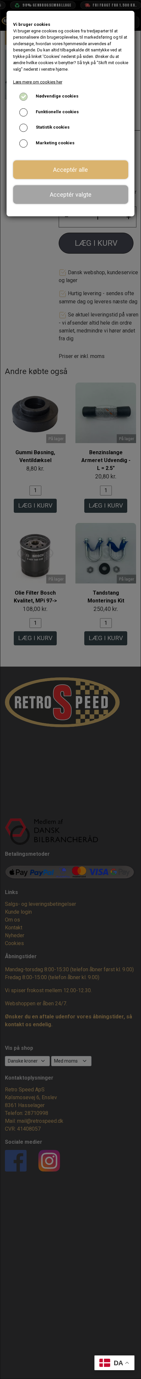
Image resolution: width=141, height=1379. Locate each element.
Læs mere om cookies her (37, 82)
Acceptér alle (70, 169)
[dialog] (70, 689)
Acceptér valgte (70, 194)
